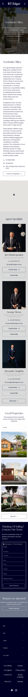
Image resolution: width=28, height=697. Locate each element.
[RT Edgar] (14, 3)
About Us (8, 681)
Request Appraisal (14, 608)
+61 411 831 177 (15, 261)
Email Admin (9, 163)
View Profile (14, 275)
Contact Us (8, 675)
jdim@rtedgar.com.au (14, 264)
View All (12, 516)
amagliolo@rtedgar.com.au (15, 382)
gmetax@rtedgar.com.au (15, 323)
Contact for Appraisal (12, 174)
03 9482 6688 (10, 160)
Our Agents (8, 670)
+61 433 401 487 (15, 379)
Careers (20, 666)
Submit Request (14, 585)
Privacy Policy (20, 670)
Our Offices (8, 666)
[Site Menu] (24, 4)
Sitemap (20, 681)
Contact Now (12, 269)
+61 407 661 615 (15, 320)
